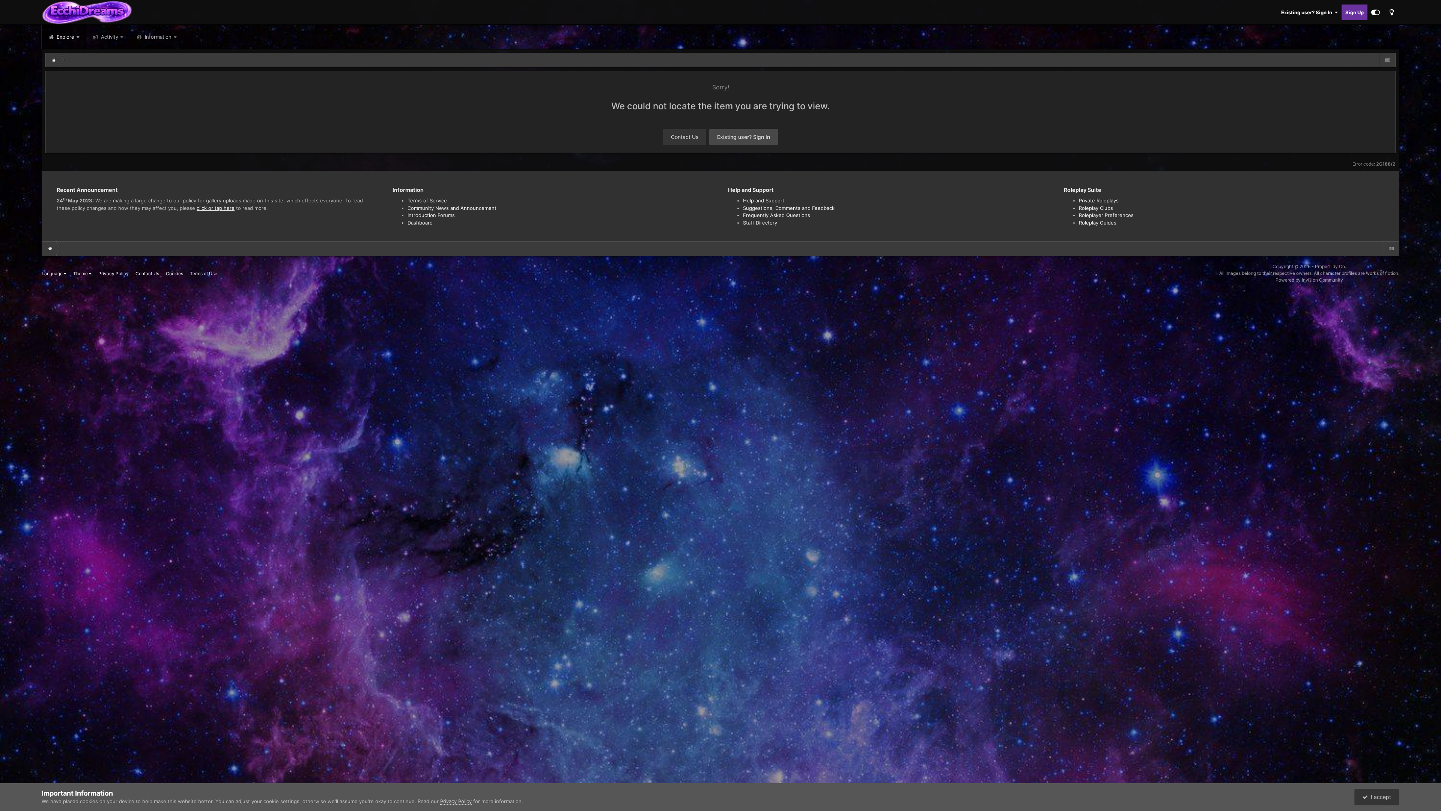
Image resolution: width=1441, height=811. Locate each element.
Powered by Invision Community (1309, 280)
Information (158, 37)
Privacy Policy (113, 273)
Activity (108, 37)
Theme (81, 273)
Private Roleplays (1099, 200)
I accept (1379, 797)
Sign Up (1354, 12)
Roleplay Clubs (1096, 208)
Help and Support (763, 200)
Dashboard (420, 223)
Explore (64, 37)
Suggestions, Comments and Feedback (789, 208)
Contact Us (684, 137)
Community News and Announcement (452, 208)
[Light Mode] (1391, 12)
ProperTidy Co (1330, 266)
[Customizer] (1375, 12)
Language (53, 273)
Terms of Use (203, 273)
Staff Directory (760, 223)
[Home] (54, 60)
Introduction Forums (431, 215)
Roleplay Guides (1097, 223)
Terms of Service (427, 200)
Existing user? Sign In (1307, 12)
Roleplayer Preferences (1106, 215)
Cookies (174, 273)
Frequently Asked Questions (776, 215)
